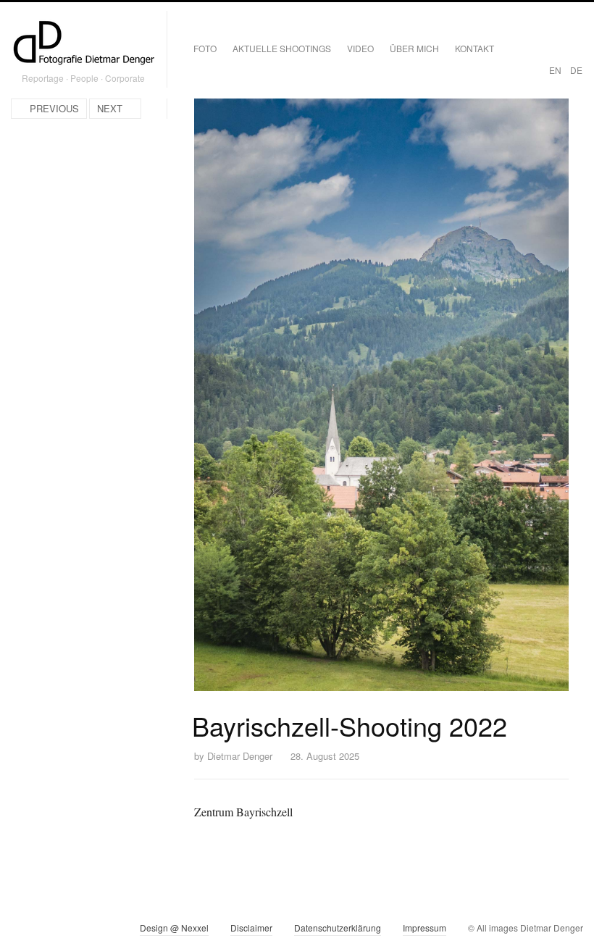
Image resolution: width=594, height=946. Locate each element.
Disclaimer (251, 927)
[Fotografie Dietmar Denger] (83, 44)
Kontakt (474, 48)
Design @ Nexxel (174, 927)
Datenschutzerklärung (337, 927)
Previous (54, 108)
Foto (205, 48)
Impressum (424, 927)
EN (555, 70)
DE (576, 70)
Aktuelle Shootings (282, 48)
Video (360, 48)
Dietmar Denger (239, 756)
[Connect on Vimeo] (48, 930)
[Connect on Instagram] (22, 930)
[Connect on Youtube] (74, 930)
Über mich (414, 48)
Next (109, 108)
